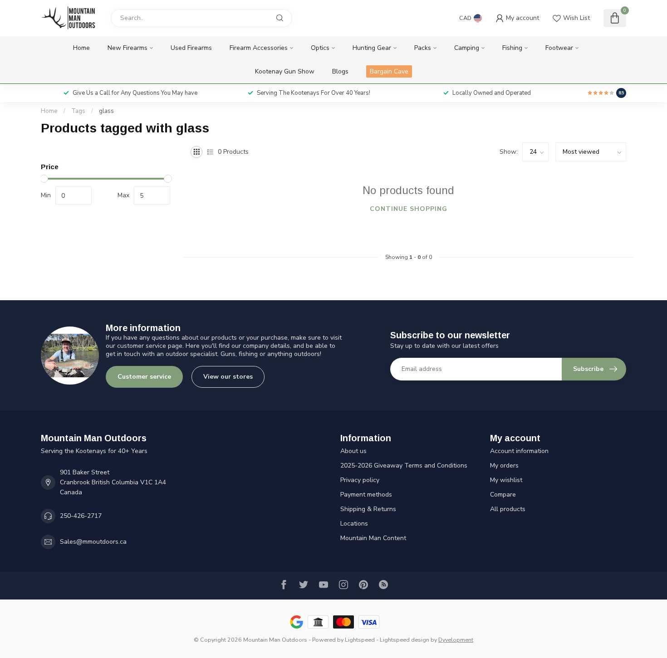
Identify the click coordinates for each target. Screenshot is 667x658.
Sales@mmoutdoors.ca (93, 541)
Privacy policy (359, 480)
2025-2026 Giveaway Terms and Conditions (403, 465)
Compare (503, 494)
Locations (354, 523)
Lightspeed (360, 639)
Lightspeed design (404, 639)
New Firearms (127, 48)
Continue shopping (408, 209)
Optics (320, 48)
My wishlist (506, 480)
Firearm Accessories (259, 48)
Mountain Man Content (373, 538)
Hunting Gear (372, 48)
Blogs (340, 71)
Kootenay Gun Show (284, 71)
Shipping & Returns (368, 509)
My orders (504, 465)
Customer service (144, 376)
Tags (78, 111)
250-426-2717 (81, 516)
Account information (519, 451)
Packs (422, 48)
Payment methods (366, 494)
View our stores (228, 376)
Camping (466, 48)
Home (81, 48)
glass (106, 111)
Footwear (559, 48)
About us (353, 451)
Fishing (512, 48)
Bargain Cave (389, 71)
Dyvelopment (455, 639)
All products (507, 509)
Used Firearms (191, 48)
